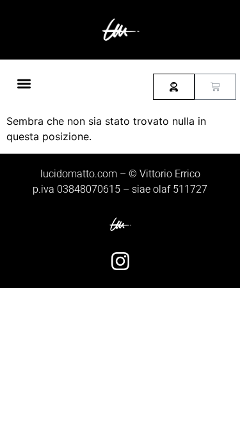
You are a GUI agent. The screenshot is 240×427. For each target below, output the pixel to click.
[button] (24, 83)
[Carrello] (215, 87)
